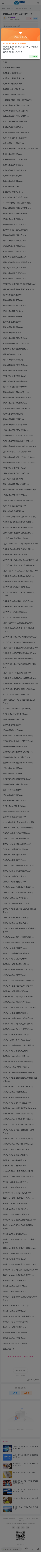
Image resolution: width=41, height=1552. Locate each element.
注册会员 (34, 56)
